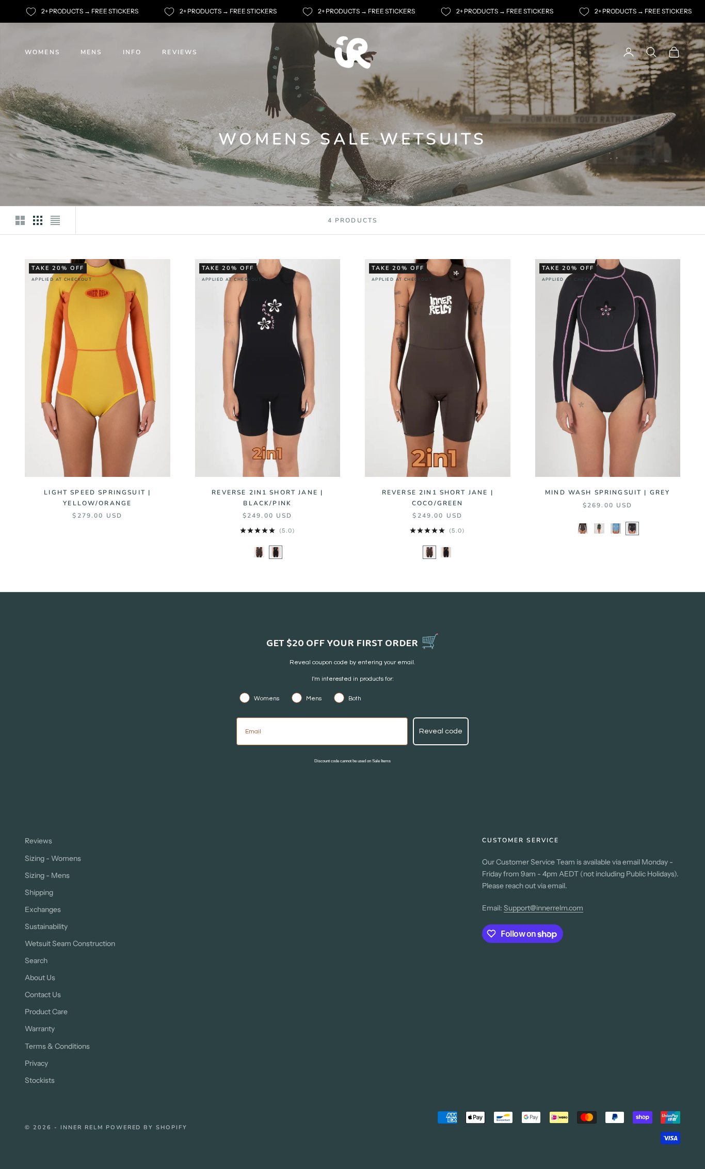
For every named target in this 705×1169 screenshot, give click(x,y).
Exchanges (43, 909)
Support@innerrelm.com (543, 907)
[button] (259, 552)
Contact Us (43, 994)
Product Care (46, 1011)
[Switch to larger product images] (20, 220)
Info (132, 52)
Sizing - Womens (53, 858)
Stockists (40, 1080)
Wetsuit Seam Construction (70, 943)
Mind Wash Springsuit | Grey (607, 492)
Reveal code (440, 731)
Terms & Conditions (57, 1046)
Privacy (36, 1063)
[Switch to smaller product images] (37, 220)
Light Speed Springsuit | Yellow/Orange (97, 497)
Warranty (40, 1028)
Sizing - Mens (47, 875)
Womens (42, 52)
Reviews (179, 52)
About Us (40, 977)
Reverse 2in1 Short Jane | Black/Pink (267, 497)
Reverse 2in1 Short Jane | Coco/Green (437, 497)
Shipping (39, 892)
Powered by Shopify (147, 1127)
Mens (91, 52)
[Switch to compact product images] (55, 220)
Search (36, 960)
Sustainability (46, 926)
